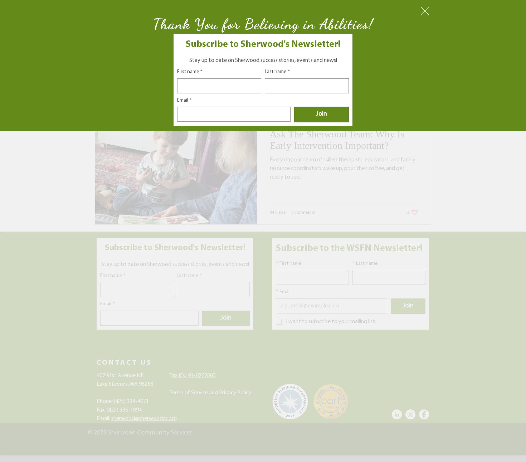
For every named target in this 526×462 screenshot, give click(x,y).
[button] (425, 11)
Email (184, 100)
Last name (277, 71)
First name (190, 71)
